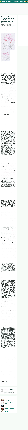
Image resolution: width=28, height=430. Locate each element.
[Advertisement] (14, 9)
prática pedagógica (6, 111)
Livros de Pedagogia (16, 1)
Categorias (22, 1)
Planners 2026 (10, 1)
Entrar (26, 1)
